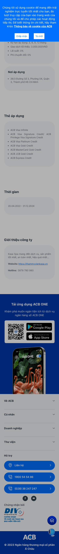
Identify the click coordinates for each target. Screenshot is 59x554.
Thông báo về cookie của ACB (33, 26)
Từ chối (39, 36)
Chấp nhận (21, 36)
